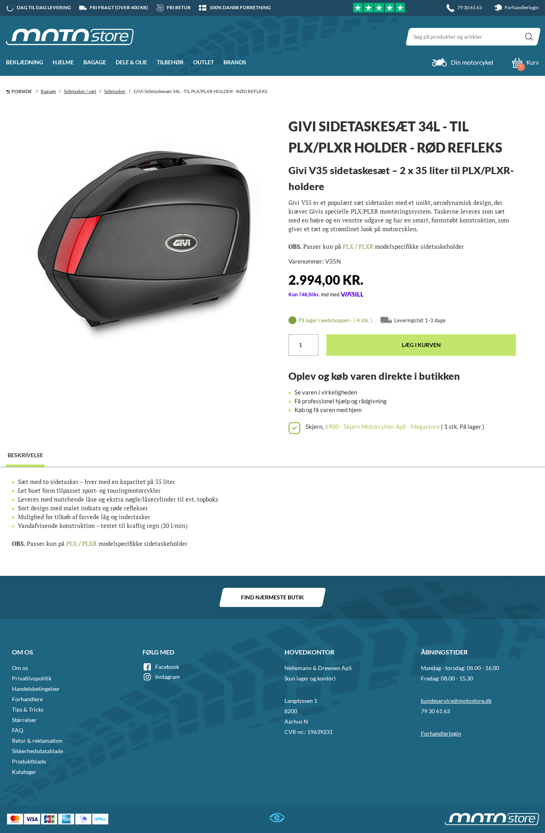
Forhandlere (27, 699)
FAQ (17, 730)
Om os (20, 667)
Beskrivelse (25, 455)
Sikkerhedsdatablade (37, 751)
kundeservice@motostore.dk (456, 700)
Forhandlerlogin (521, 7)
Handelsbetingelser (36, 688)
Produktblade (29, 761)
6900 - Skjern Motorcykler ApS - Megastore (382, 426)
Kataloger (24, 771)
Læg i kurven (421, 344)
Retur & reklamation (37, 740)
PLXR (366, 246)
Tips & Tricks (27, 709)
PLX (348, 246)
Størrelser (24, 719)
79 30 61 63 (435, 711)
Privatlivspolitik (31, 678)
